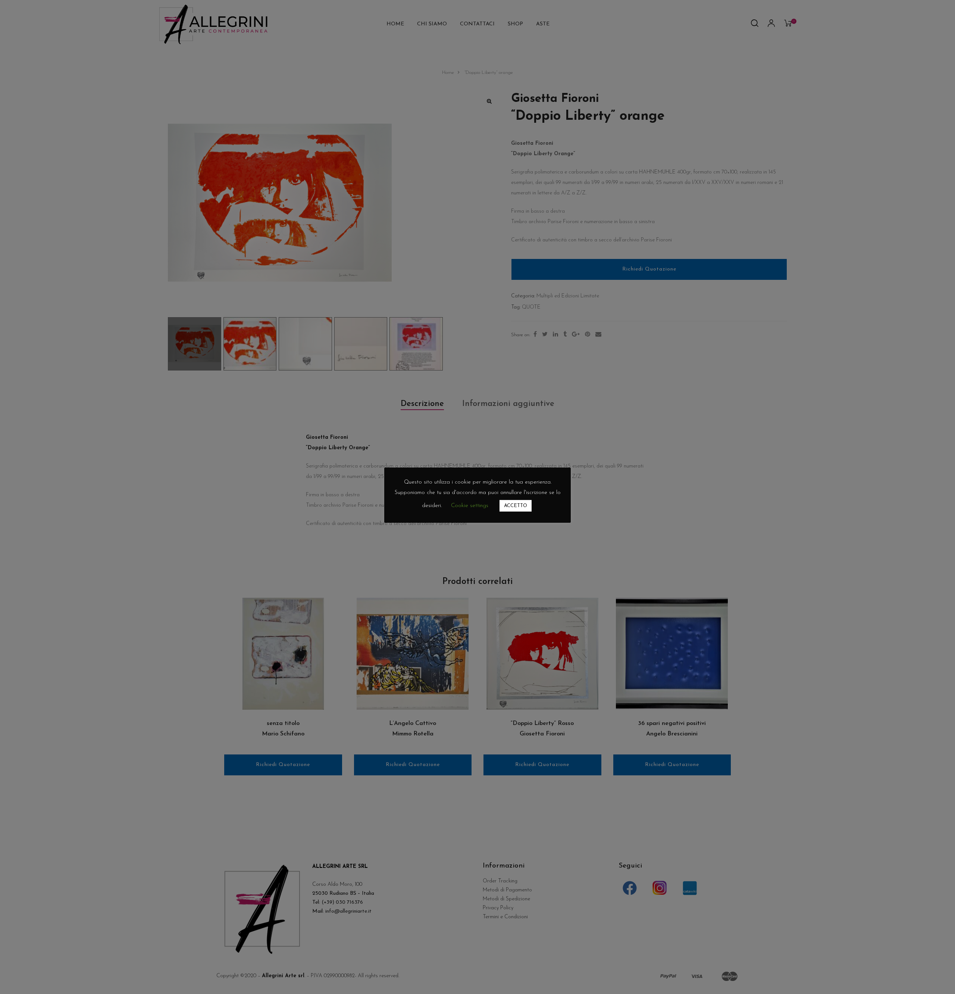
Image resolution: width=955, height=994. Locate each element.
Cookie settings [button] (469, 506)
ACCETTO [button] (515, 505)
